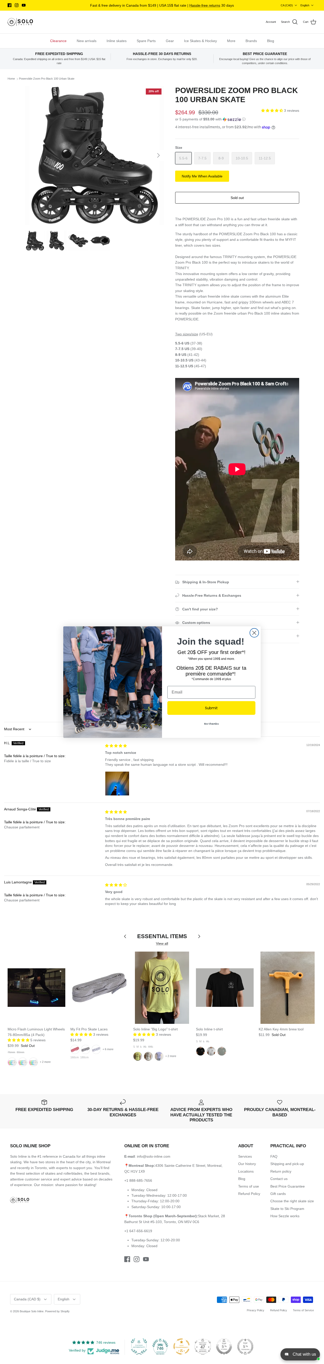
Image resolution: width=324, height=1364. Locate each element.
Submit (211, 708)
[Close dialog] (254, 632)
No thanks (211, 724)
